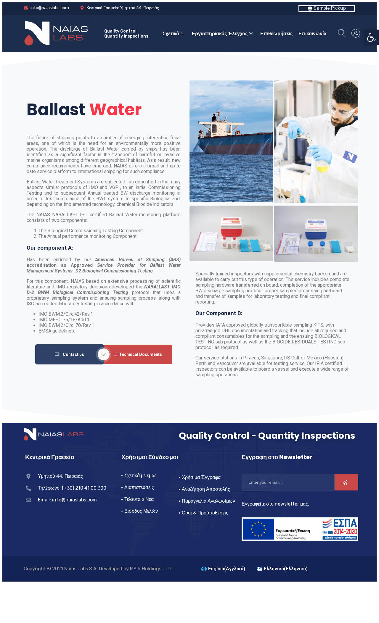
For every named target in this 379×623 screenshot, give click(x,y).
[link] (371, 37)
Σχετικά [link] (171, 33)
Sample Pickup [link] (329, 8)
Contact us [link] (73, 354)
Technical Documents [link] (140, 354)
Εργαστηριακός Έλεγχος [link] (220, 33)
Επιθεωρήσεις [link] (276, 33)
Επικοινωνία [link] (312, 33)
